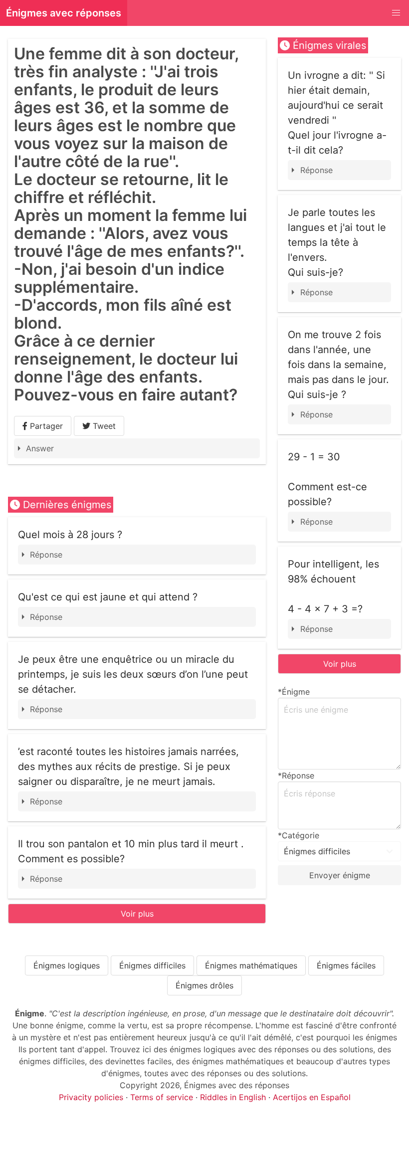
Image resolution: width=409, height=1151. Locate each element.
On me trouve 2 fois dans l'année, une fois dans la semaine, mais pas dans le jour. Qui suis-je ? (338, 364)
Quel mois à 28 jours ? (70, 535)
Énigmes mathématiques (251, 965)
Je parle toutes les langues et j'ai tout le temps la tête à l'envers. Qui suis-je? (337, 242)
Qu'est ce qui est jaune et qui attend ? (108, 597)
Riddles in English (233, 1097)
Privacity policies (91, 1097)
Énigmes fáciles (346, 965)
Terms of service (161, 1097)
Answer (40, 448)
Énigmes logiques (66, 965)
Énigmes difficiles (152, 965)
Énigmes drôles (204, 985)
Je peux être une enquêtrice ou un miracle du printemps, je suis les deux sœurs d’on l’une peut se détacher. (133, 674)
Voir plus (137, 914)
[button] (396, 13)
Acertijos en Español (312, 1097)
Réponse (46, 555)
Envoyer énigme (339, 875)
